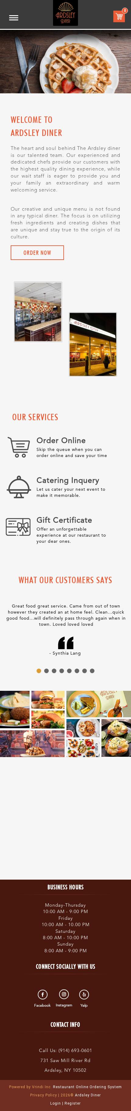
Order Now (37, 252)
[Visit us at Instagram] (64, 998)
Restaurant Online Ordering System (65, 1087)
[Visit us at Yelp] (85, 998)
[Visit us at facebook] (43, 998)
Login (55, 1103)
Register (73, 1103)
